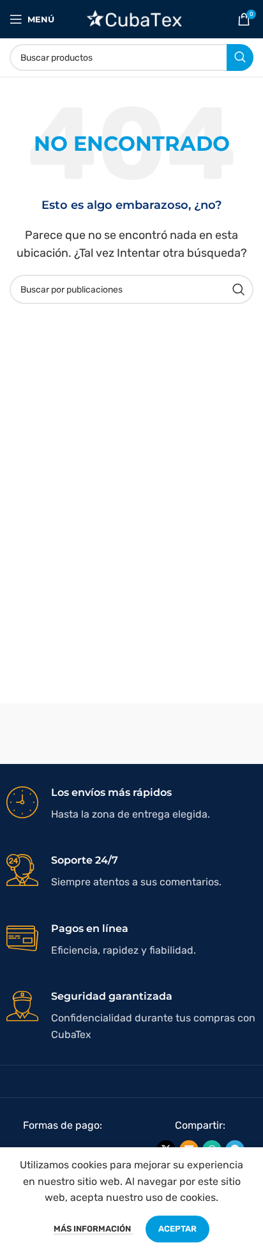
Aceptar (177, 1228)
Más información (93, 1228)
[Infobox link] (131, 804)
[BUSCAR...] (240, 57)
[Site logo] (132, 18)
